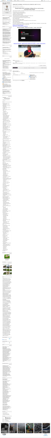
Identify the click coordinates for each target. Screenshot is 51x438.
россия (4, 325)
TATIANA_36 (4, 368)
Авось (19, 0)
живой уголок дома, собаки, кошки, (7, 109)
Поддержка (41, 0)
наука (6, 310)
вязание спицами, (5, 117)
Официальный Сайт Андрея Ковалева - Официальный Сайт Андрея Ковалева (6, 18)
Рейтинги (15, 0)
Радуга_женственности (5, 392)
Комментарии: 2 (7, 65)
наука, (3, 195)
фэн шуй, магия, (5, 249)
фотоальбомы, (4, 235)
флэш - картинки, (5, 208)
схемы (4, 328)
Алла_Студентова (5, 347)
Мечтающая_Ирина (9, 357)
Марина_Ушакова (5, 357)
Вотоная (9, 370)
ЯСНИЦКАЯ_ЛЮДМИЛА (7, 374)
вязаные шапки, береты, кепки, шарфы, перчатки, (6, 126)
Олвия (8, 358)
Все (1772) (10, 364)
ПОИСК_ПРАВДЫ (5, 381)
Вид (42, 0)
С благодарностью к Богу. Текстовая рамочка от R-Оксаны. (7, 38)
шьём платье (6, 334)
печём (4, 315)
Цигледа (4, 374)
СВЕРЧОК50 (9, 359)
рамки (7, 319)
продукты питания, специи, (6, 176)
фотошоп (7, 332)
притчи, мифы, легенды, (5, 182)
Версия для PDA (45, 434)
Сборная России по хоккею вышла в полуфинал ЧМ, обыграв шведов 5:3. (7, 50)
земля (3, 292)
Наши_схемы (4, 406)
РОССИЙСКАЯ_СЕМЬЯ (5, 359)
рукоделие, (4, 214)
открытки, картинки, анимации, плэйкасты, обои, (6, 197)
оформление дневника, (5, 200)
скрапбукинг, (4, 222)
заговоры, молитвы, (5, 213)
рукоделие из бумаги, (5, 221)
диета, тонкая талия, (5, 147)
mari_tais (6, 351)
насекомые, (4, 111)
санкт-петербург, (5, 134)
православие (4, 317)
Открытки (4, 76)
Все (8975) (10, 27)
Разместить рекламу (45, 435)
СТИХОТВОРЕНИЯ (9, 395)
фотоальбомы (4, 332)
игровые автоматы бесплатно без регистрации (7, 294)
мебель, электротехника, (6, 156)
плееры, (4, 204)
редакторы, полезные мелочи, (6, 167)
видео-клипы (5, 280)
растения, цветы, (5, 211)
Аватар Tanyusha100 (7, 8)
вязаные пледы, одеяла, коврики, (7, 121)
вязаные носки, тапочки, (5, 120)
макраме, (4, 218)
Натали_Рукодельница (5, 372)
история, (4, 162)
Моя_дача (4, 380)
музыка (9, 308)
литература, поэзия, (5, 177)
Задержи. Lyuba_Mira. (5, 66)
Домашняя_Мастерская (5, 383)
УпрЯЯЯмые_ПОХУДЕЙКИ (6, 397)
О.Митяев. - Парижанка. (5, 67)
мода (7, 306)
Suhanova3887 (7, 367)
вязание (6, 283)
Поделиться (44, 65)
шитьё (5, 333)
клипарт (8, 298)
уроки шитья (6, 331)
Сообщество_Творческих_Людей (6, 400)
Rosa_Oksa (4, 352)
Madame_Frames (4, 409)
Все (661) (10, 345)
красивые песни (8, 301)
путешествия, (4, 210)
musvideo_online (7, 414)
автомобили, (4, 233)
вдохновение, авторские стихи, (6, 178)
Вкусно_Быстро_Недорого (6, 401)
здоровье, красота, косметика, (6, 146)
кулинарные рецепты (6, 305)
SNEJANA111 (4, 367)
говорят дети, (4, 137)
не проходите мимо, (5, 196)
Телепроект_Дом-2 (5, 403)
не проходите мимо (5, 311)
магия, (3, 247)
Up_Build (7, 408)
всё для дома (7, 281)
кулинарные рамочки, (5, 202)
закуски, (4, 172)
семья (6, 327)
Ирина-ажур (7, 346)
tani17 (3, 370)
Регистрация (9, 0)
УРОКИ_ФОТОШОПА (5, 382)
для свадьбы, (4, 217)
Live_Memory (8, 385)
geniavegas (7, 349)
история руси (14, 63)
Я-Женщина (7, 389)
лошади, (4, 110)
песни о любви (5, 314)
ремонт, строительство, (5, 157)
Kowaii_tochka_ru (5, 407)
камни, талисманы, (5, 163)
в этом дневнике (5, 339)
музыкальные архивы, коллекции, (7, 190)
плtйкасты (7, 315)
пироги (5, 315)
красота (6, 302)
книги (10, 298)
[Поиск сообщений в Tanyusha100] (9, 338)
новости (9, 311)
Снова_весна (4, 373)
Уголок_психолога (5, 395)
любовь (4, 306)
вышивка (7, 282)
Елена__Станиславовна (7, 354)
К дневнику (29, 67)
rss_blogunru (4, 414)
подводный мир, (5, 113)
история (21, 63)
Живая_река (6, 355)
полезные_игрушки (5, 385)
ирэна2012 (8, 375)
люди (5, 306)
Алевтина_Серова (5, 353)
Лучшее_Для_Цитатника (5, 398)
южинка (3, 361)
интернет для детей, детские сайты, (7, 140)
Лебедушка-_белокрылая (5, 371)
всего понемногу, (5, 215)
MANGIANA (4, 351)
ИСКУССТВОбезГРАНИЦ (5, 399)
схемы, (4, 207)
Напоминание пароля (23, 73)
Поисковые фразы (8, 421)
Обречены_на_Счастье (5, 393)
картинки (9, 297)
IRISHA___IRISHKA (8, 366)
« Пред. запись (25, 67)
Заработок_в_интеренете (6, 386)
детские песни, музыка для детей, (7, 138)
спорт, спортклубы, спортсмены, (6, 230)
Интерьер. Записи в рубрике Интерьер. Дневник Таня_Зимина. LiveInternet (7, 23)
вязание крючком (6, 285)
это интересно (6, 335)
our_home (9, 396)
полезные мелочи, (5, 209)
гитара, (4, 188)
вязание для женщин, (5, 115)
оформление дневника (7, 313)
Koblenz (6, 350)
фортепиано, (4, 192)
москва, (4, 132)
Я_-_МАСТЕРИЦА (6, 398)
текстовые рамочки (6, 330)
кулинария (6, 303)
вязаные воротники (8, 287)
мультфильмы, (4, 227)
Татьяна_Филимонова (5, 360)
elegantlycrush (4, 369)
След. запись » (33, 67)
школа (7, 333)
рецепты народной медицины (6, 324)
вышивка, (4, 216)
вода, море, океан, (5, 112)
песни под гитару (8, 314)
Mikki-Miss (8, 351)
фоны (9, 331)
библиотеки (5, 279)
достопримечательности (6, 290)
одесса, (4, 133)
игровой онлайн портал (6, 293)
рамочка (7, 320)
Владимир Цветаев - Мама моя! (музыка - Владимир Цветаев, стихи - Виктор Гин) (7, 61)
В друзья (7, 12)
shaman (6, 278)
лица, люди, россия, (17, 60)
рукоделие (7, 325)
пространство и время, (5, 151)
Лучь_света (10, 371)
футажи (9, 332)
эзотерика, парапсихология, (6, 245)
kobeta (9, 369)
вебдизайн (8, 279)
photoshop (4, 278)
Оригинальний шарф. (5, 24)
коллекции (4, 299)
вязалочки (4, 388)
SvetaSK (10, 367)
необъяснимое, (4, 154)
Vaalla (9, 368)
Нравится (41, 65)
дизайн (4, 289)
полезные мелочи (7, 316)
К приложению (10, 96)
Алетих (7, 370)
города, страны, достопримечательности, (5, 131)
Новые (45, 67)
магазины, (4, 184)
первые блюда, (4, 174)
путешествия (4, 318)
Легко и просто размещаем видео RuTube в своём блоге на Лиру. (7, 32)
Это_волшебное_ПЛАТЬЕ (6, 391)
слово (7, 327)
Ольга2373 (9, 372)
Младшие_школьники (5, 387)
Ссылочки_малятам (8, 406)
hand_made (4, 396)
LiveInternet (4, 0)
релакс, (3, 212)
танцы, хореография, (5, 231)
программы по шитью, (5, 237)
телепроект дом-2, (5, 199)
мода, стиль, (4, 186)
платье (9, 315)
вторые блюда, (4, 170)
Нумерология (4, 389)
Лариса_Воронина (5, 356)
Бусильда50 (8, 353)
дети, (3, 135)
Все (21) (11, 253)
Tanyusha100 (4, 3)
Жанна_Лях (4, 355)
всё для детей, (4, 136)
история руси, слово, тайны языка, (6, 160)
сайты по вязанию (5, 128)
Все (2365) (10, 16)
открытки (5, 312)
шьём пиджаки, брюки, (5, 239)
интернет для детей (8, 296)
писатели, (4, 180)
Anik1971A (8, 365)
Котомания (6, 396)
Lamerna (8, 350)
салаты (10, 325)
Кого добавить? (8, 348)
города (10, 288)
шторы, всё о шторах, (5, 158)
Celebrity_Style (4, 408)
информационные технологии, (6, 165)
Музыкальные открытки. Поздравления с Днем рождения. (6, 47)
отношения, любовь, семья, (6, 198)
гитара (8, 288)
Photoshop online (5, 78)
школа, (3, 241)
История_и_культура (5, 394)
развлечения (4, 319)
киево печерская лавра (5, 298)
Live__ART (8, 407)
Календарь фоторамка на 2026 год (7, 19)
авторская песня (8, 278)
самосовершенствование (5, 326)
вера (10, 279)
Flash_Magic (4, 349)
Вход (11, 0)
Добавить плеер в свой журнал (6, 99)
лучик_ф (10, 375)
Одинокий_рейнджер (5, 358)
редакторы (6, 323)
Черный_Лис (9, 360)
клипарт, (4, 201)
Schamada (7, 352)
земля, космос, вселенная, (6, 150)
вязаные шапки (5, 288)
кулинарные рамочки (5, 304)
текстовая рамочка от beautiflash (8, 329)
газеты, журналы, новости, (6, 129)
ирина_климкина (4, 375)
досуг (10, 290)
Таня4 (6, 373)
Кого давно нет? (4, 348)
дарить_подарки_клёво (5, 390)
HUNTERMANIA (4, 366)
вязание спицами (5, 287)
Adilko (6, 365)
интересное (4, 296)
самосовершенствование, (5, 225)
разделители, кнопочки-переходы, (7, 205)
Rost (5, 352)
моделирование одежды (6, 307)
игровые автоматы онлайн (7, 295)
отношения (9, 312)
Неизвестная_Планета (7, 380)
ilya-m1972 (4, 350)
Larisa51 (10, 350)
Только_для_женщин (5, 402)
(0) (7, 18)
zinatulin (5, 370)
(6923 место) (4, 93)
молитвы (6, 308)
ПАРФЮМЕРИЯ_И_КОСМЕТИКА (6, 384)
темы (10, 330)
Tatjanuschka (6, 368)
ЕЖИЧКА (4, 354)
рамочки (6, 322)
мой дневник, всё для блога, (6, 203)
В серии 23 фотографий (8, 275)
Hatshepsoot (9, 349)
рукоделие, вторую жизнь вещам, (6, 223)
